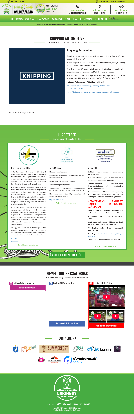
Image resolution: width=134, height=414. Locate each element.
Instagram (102, 19)
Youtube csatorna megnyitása (106, 325)
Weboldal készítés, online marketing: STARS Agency (67, 410)
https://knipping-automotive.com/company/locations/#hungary (93, 92)
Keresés (95, 18)
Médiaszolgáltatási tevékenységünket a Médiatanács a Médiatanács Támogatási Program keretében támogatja (116, 19)
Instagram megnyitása (27, 287)
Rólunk (67, 18)
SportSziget (30, 18)
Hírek (11, 18)
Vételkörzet (88, 404)
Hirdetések (77, 18)
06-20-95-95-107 (99, 13)
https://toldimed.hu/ (56, 200)
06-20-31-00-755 (121, 13)
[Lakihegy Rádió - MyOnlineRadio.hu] (117, 348)
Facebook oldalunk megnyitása (67, 323)
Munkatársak (57, 18)
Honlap (14, 238)
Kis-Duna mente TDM (20, 168)
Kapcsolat (88, 18)
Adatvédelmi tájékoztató (72, 404)
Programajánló (43, 18)
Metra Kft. (92, 168)
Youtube (106, 19)
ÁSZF (59, 404)
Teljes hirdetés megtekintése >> (29, 245)
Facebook (99, 19)
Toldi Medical (55, 168)
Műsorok (19, 18)
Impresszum (50, 404)
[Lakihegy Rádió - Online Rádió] (41, 359)
